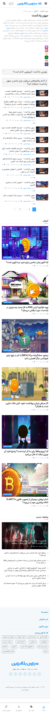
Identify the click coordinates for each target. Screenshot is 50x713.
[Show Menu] (46, 3)
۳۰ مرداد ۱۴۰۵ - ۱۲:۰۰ (41, 410)
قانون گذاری (43, 637)
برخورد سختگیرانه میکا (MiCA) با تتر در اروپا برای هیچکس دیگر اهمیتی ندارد (27, 357)
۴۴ (32, 123)
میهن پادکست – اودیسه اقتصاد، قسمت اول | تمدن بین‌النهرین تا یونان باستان (18, 150)
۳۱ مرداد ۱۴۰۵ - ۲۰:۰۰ (41, 314)
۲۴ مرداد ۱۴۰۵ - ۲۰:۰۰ (41, 458)
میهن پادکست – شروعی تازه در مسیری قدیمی (20, 183)
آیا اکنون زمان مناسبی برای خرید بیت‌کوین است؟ (27, 262)
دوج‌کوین (44, 642)
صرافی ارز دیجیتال (8, 637)
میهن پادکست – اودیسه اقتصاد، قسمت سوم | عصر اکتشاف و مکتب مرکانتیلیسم (20, 92)
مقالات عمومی (7, 257)
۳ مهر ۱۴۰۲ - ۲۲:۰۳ (16, 97)
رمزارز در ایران (7, 642)
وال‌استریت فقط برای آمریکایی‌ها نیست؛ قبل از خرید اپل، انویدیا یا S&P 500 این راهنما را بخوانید (25, 542)
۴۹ (3, 107)
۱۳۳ (32, 410)
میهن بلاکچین (44, 11)
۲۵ (33, 362)
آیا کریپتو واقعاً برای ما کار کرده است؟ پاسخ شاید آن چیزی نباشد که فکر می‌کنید (26, 453)
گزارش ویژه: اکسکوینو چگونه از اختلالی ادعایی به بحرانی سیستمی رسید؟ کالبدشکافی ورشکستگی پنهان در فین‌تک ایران (25, 569)
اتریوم (14, 646)
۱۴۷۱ (4, 154)
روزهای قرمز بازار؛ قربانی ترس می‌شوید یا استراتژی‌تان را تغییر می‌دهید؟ (25, 554)
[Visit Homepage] (29, 3)
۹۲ (33, 266)
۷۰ (4, 144)
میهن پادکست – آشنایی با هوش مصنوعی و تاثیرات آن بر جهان (18, 170)
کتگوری (35, 11)
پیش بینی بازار (42, 646)
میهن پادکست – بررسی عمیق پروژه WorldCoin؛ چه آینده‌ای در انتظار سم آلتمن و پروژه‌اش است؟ (19, 115)
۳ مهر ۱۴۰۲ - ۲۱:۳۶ (16, 154)
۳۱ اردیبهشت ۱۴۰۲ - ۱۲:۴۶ (14, 188)
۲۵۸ (32, 546)
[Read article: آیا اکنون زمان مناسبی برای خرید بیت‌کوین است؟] (25, 243)
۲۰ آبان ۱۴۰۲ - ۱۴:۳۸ (16, 107)
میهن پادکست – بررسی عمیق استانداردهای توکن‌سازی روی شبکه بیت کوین (19, 160)
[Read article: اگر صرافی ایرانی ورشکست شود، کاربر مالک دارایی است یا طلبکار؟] (25, 384)
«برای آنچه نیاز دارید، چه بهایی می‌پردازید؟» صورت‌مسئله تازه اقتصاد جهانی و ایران (25, 584)
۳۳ (3, 165)
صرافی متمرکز (7, 398)
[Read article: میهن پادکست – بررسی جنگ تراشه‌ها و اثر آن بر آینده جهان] (42, 140)
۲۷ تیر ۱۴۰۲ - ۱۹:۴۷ (16, 144)
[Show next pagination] (15, 209)
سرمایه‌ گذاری (32, 637)
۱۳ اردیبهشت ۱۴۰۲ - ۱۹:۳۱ (14, 201)
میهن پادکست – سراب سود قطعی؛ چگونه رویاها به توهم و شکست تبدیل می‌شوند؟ (19, 103)
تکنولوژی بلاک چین (27, 646)
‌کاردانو (5, 646)
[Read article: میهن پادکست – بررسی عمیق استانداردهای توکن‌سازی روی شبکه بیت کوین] (42, 161)
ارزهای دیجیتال (19, 33)
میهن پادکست (27, 11)
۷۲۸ (4, 133)
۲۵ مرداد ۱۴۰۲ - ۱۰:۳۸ (15, 175)
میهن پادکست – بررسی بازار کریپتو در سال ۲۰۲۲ (19, 196)
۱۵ (32, 191)
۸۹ (32, 458)
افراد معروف (21, 637)
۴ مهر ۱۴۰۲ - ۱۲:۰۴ (16, 133)
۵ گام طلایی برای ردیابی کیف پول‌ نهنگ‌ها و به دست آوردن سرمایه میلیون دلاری (26, 576)
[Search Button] (4, 3)
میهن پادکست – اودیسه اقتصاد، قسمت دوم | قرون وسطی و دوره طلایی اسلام (18, 129)
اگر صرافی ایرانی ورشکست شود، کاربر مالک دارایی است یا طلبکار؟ (27, 405)
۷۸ (4, 97)
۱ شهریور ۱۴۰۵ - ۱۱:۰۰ (42, 266)
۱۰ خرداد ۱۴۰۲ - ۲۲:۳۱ (15, 165)
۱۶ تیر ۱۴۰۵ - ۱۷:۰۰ (40, 546)
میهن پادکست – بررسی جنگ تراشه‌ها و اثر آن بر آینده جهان (19, 139)
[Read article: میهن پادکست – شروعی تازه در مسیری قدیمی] (42, 184)
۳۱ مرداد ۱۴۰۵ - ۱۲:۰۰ (41, 362)
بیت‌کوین (33, 642)
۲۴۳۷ (31, 178)
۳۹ (32, 314)
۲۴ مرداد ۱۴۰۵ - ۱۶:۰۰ (41, 506)
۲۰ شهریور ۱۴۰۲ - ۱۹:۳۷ (15, 120)
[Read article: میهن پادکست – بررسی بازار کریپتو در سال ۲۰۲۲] (42, 197)
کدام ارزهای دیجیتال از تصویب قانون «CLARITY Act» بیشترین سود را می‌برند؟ (27, 501)
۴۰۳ (32, 506)
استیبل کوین (20, 642)
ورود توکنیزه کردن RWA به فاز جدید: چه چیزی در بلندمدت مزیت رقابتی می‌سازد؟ (27, 309)
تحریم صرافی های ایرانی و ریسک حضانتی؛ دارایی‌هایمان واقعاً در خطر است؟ (25, 561)
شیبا (45, 651)
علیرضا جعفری (27, 97)
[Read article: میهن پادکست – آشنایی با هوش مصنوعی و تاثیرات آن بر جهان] (42, 171)
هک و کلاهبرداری (8, 651)
